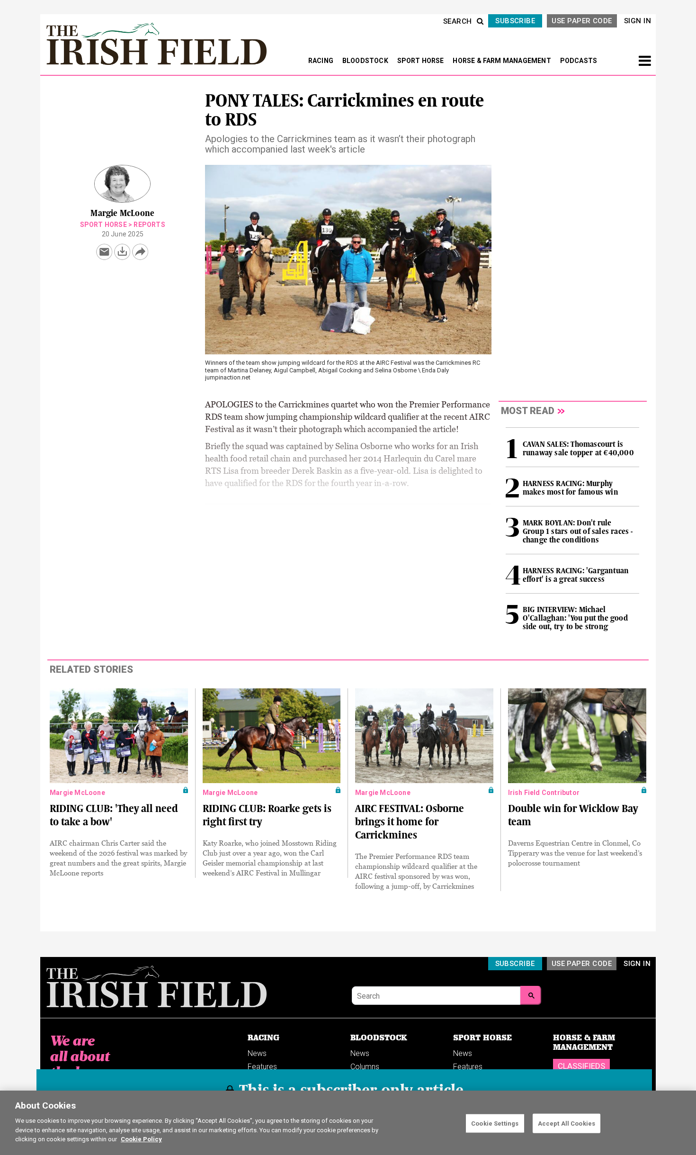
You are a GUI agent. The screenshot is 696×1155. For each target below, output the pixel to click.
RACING (321, 60)
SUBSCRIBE (515, 21)
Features (262, 1066)
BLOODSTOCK (366, 60)
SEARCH (457, 21)
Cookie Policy (141, 1139)
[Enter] (530, 995)
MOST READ (527, 410)
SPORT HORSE (421, 60)
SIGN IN (637, 21)
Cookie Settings (494, 1123)
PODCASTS (579, 60)
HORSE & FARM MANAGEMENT (503, 60)
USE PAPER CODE (582, 21)
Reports (149, 224)
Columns (364, 1066)
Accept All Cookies (566, 1123)
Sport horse (103, 224)
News (257, 1053)
